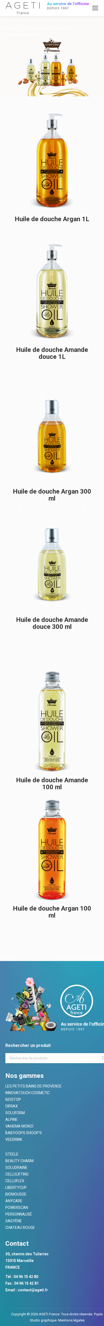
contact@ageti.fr (33, 1290)
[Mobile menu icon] (95, 8)
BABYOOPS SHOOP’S (23, 1133)
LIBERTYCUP (16, 1187)
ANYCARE (13, 1201)
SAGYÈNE (13, 1221)
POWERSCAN (16, 1207)
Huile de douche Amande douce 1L (52, 353)
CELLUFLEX (14, 1181)
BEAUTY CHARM (19, 1161)
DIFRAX (11, 1106)
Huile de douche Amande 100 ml (52, 783)
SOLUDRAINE (16, 1167)
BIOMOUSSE (15, 1194)
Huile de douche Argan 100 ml (52, 912)
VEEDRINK (13, 1139)
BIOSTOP (13, 1099)
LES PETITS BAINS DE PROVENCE (33, 1086)
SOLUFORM (15, 1113)
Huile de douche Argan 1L (52, 219)
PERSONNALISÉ (18, 1214)
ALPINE (11, 1119)
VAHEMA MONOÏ (19, 1126)
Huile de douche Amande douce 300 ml (52, 623)
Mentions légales (71, 1320)
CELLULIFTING (17, 1174)
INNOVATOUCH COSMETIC (27, 1093)
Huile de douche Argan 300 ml (52, 495)
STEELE (11, 1154)
